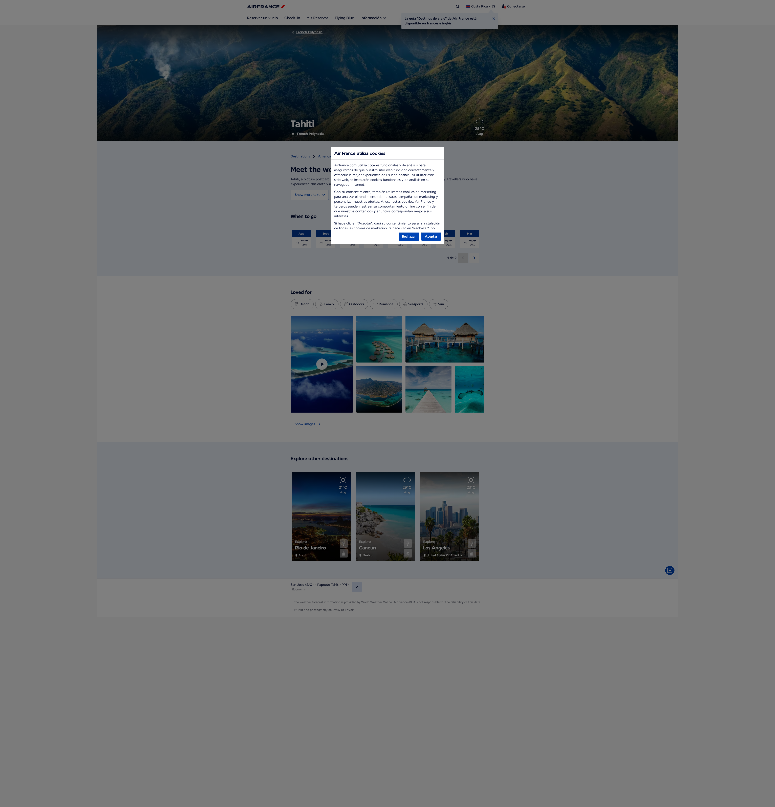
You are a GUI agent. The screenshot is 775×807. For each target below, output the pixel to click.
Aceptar (431, 236)
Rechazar (409, 236)
